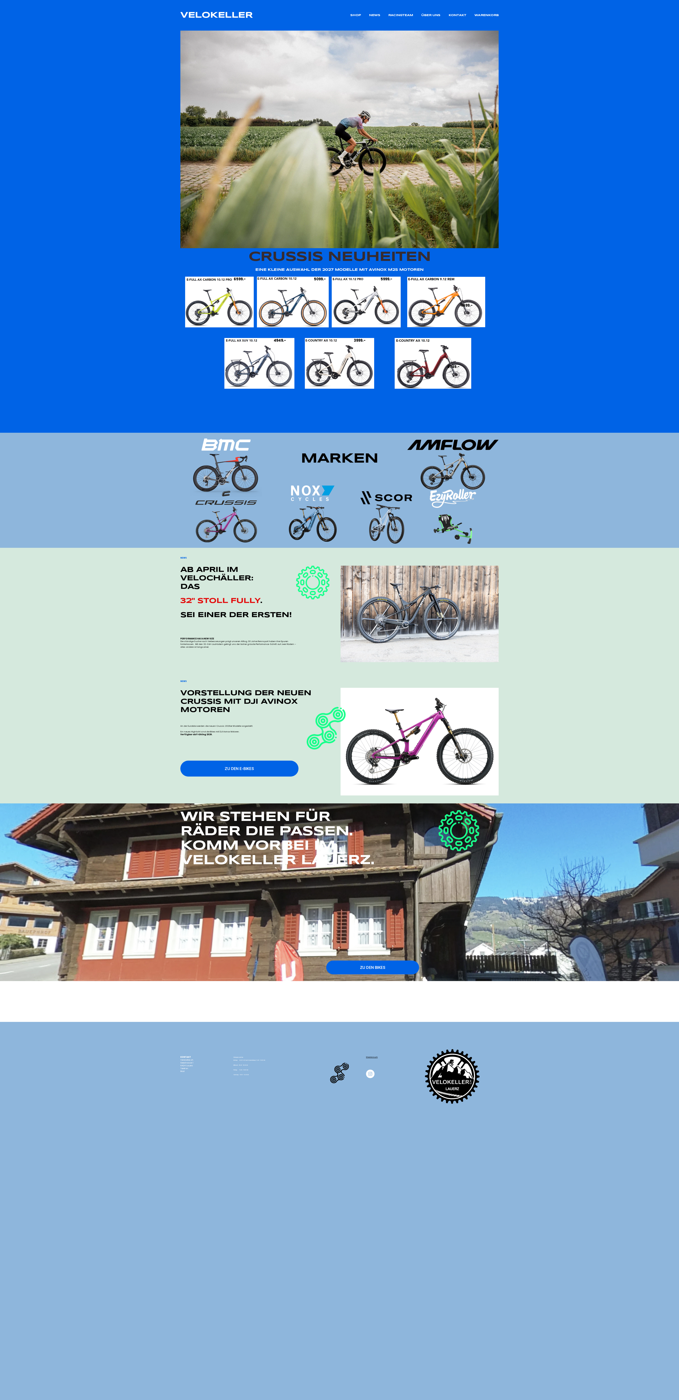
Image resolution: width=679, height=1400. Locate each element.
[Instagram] (370, 1074)
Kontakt (457, 15)
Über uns (430, 15)
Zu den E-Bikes (239, 768)
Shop (355, 15)
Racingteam (400, 15)
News (374, 15)
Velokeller (216, 15)
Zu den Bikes (372, 967)
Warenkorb (486, 15)
